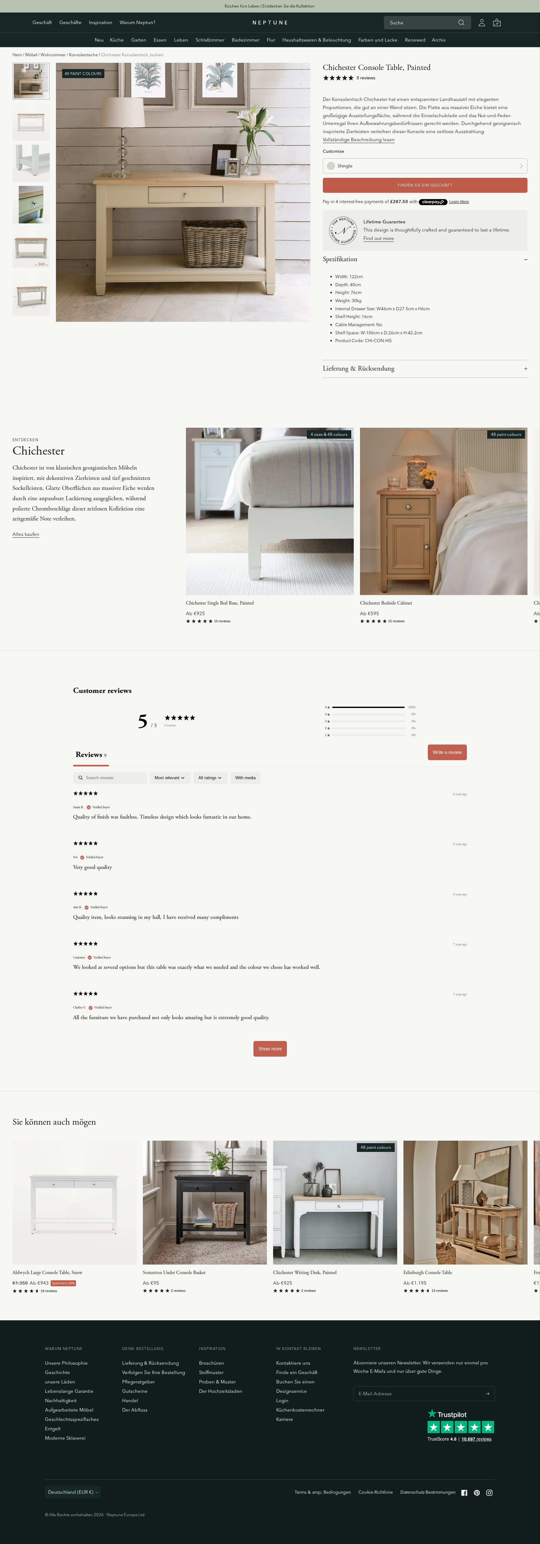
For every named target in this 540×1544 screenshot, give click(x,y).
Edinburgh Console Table (427, 1272)
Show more (270, 1048)
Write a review (447, 752)
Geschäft (42, 22)
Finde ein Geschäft (297, 1372)
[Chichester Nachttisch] (444, 511)
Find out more (378, 238)
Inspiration (100, 22)
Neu (99, 40)
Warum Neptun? (137, 22)
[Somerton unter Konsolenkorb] (205, 1203)
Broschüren (211, 1363)
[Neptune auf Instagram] (489, 1494)
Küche (117, 40)
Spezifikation (340, 259)
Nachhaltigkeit (61, 1400)
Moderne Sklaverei (65, 1438)
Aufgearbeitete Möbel (69, 1410)
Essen (160, 40)
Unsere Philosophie (66, 1363)
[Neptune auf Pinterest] (476, 1494)
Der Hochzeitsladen (220, 1391)
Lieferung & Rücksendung (358, 368)
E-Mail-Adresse (374, 1386)
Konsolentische (83, 54)
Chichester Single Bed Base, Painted (220, 603)
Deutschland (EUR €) (70, 1492)
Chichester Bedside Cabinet (386, 603)
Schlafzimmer (210, 40)
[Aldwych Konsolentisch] (74, 1203)
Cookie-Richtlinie (375, 1492)
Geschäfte (70, 22)
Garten (138, 40)
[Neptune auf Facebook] (464, 1494)
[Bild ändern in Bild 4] (31, 204)
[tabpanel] (270, 917)
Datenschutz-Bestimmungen (428, 1492)
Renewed (415, 40)
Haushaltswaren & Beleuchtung (316, 40)
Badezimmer (245, 40)
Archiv (439, 40)
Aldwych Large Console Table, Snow (47, 1272)
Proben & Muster (217, 1382)
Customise (333, 151)
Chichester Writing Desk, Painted (305, 1272)
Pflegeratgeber (138, 1382)
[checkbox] (245, 778)
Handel (130, 1400)
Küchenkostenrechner (300, 1410)
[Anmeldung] (482, 22)
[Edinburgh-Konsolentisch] (465, 1203)
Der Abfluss (135, 1410)
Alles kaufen (25, 534)
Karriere (284, 1419)
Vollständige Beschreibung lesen (359, 139)
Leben (181, 40)
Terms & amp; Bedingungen (323, 1492)
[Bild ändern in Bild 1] (31, 81)
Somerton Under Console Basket (174, 1272)
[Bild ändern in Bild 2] (31, 122)
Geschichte (57, 1372)
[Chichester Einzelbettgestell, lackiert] (269, 511)
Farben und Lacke (378, 40)
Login (282, 1400)
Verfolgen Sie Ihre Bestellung (153, 1372)
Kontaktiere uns (293, 1363)
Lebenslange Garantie (69, 1391)
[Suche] (461, 22)
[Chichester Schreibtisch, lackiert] (335, 1203)
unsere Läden (60, 1382)
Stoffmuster (211, 1372)
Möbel (31, 54)
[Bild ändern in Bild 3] (31, 163)
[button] (370, 707)
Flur (271, 40)
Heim (17, 54)
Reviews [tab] (91, 755)
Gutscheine (135, 1391)
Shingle (345, 165)
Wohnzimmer (53, 54)
